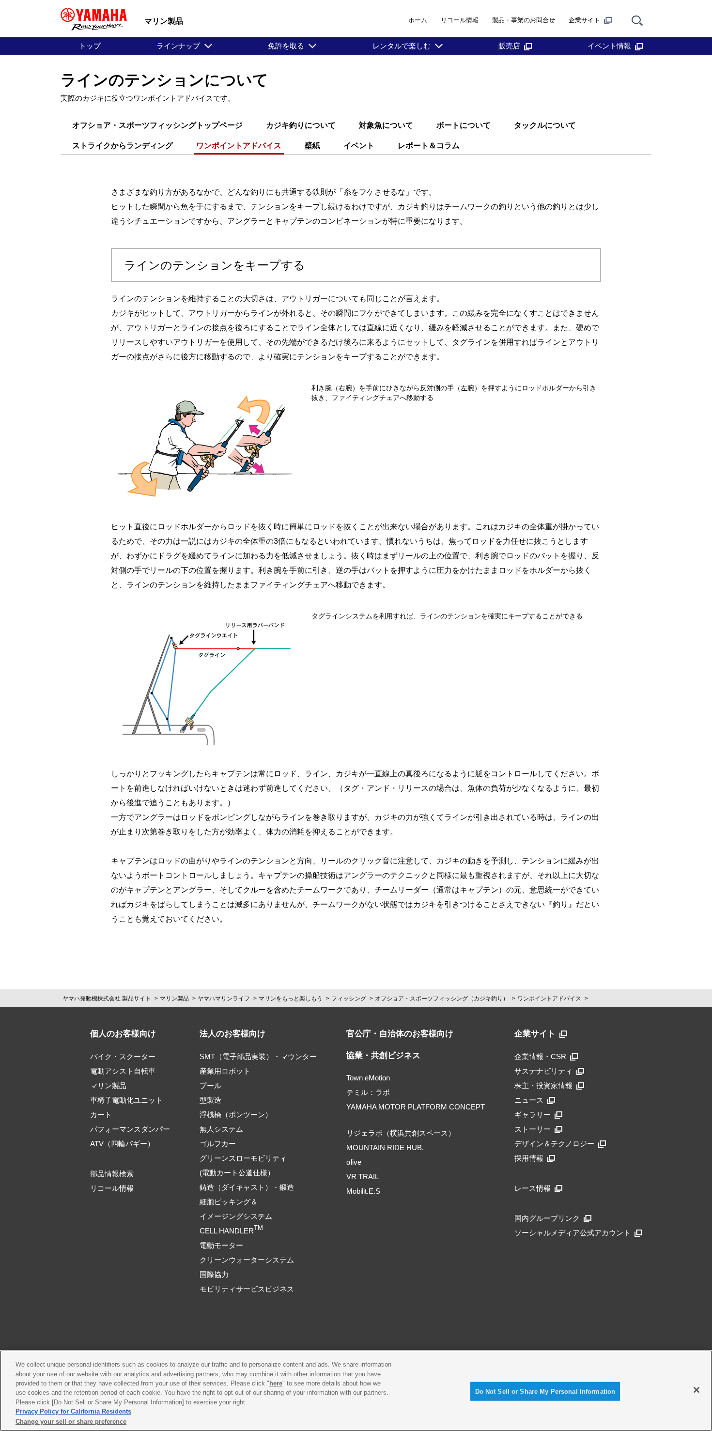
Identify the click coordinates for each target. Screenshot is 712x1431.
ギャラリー (532, 1114)
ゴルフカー (218, 1143)
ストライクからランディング (122, 145)
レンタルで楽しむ (401, 46)
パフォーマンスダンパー (130, 1129)
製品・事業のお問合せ (523, 20)
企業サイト (584, 20)
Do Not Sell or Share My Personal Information (545, 1391)
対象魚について (386, 125)
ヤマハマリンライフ (224, 998)
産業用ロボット (225, 1071)
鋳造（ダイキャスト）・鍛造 (247, 1187)
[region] (356, 1390)
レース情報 (532, 1188)
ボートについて (463, 125)
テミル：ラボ (368, 1092)
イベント (358, 145)
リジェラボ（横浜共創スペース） (400, 1133)
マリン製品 (174, 998)
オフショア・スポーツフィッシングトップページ (157, 125)
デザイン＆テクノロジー (554, 1143)
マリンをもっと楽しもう (291, 998)
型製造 (210, 1100)
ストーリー (532, 1129)
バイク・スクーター (122, 1056)
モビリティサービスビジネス (247, 1289)
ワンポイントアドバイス (238, 145)
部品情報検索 (112, 1173)
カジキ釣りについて (301, 125)
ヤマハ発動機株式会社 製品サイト (106, 998)
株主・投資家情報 (543, 1085)
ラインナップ (178, 46)
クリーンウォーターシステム (247, 1260)
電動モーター (221, 1245)
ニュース (528, 1100)
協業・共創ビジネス (383, 1055)
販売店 (509, 46)
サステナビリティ (543, 1071)
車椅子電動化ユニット (126, 1100)
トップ (90, 46)
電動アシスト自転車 (122, 1071)
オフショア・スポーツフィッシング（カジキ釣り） (442, 998)
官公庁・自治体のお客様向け (399, 1033)
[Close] (696, 1389)
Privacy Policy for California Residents (73, 1412)
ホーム (417, 20)
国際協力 (214, 1274)
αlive (353, 1162)
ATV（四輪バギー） (122, 1143)
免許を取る (286, 46)
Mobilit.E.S (363, 1191)
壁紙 (312, 145)
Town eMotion (368, 1078)
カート (101, 1114)
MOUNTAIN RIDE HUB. (385, 1147)
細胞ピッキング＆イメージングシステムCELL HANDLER (236, 1216)
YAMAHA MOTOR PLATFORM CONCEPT (415, 1107)
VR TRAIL (362, 1176)
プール (210, 1085)
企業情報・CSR (540, 1056)
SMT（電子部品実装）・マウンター (258, 1056)
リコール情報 (460, 20)
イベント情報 (609, 46)
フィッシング (348, 998)
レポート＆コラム (429, 145)
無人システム (221, 1129)
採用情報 (528, 1158)
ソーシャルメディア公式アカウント (572, 1233)
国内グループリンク (547, 1218)
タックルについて (545, 125)
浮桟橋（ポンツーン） (236, 1114)
